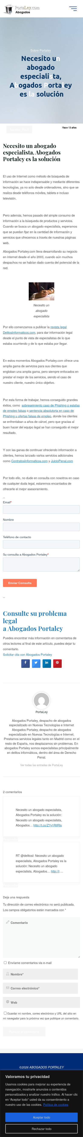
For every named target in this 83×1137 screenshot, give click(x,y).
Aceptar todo (41, 1117)
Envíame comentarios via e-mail (30, 962)
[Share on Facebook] (25, 666)
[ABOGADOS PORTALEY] (22, 8)
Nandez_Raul (19, 129)
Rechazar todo (42, 1129)
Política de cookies (55, 1104)
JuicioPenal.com (62, 461)
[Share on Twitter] (36, 666)
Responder (10, 839)
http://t (55, 871)
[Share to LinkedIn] (47, 666)
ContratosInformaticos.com (29, 461)
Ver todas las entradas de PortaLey (41, 765)
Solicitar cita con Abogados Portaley (27, 654)
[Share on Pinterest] (57, 666)
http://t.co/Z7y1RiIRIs (47, 825)
